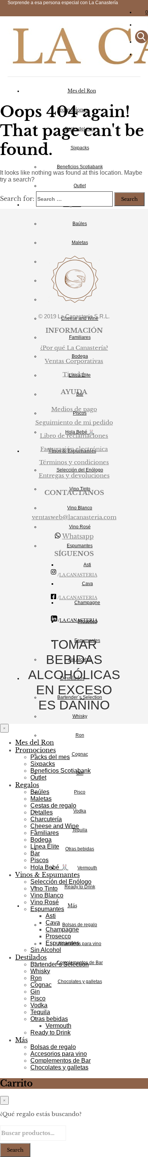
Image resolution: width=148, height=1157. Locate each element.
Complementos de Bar (60, 1060)
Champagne (62, 929)
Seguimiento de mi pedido (74, 422)
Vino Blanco (79, 507)
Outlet (80, 185)
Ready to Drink (80, 886)
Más (72, 905)
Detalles (41, 812)
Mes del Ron (82, 91)
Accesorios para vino (79, 943)
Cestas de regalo (53, 805)
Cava (87, 583)
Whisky (79, 716)
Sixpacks (80, 147)
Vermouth (87, 867)
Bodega (41, 839)
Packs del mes (50, 757)
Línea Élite (44, 846)
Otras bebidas (79, 849)
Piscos (39, 860)
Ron (80, 735)
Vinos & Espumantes (47, 874)
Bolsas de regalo (79, 924)
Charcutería (46, 819)
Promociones (35, 750)
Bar (35, 853)
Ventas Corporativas (74, 361)
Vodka (79, 811)
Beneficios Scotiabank (80, 166)
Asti (87, 564)
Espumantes (80, 545)
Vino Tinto (44, 888)
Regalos (27, 785)
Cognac (80, 754)
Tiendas (74, 374)
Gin (35, 991)
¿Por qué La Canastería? (74, 347)
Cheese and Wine (54, 826)
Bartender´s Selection (59, 964)
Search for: (17, 198)
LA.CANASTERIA (78, 575)
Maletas (80, 242)
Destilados (31, 957)
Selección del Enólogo (60, 881)
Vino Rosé (80, 526)
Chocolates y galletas (80, 981)
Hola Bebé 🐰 (49, 867)
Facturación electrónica (74, 448)
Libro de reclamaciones (74, 435)
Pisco (79, 792)
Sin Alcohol (45, 950)
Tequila (79, 830)
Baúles (79, 223)
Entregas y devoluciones (74, 475)
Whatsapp (78, 536)
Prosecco (58, 936)
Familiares (80, 337)
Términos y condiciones (74, 462)
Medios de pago (74, 409)
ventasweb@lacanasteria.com (74, 517)
